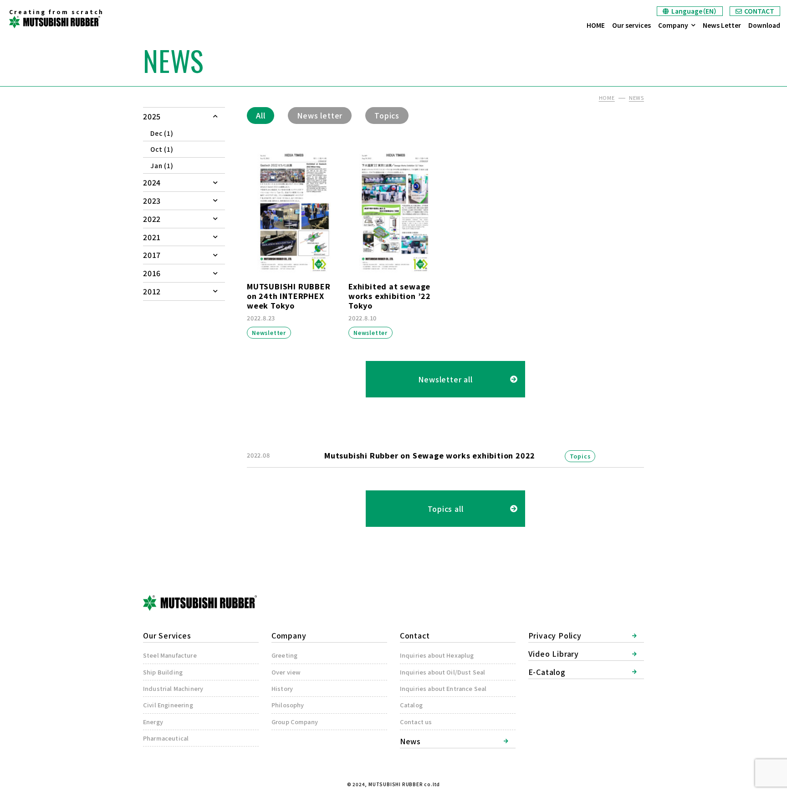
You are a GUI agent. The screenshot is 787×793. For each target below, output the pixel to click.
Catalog (411, 704)
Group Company (294, 721)
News (410, 741)
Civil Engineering (168, 704)
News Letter (722, 25)
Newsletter (269, 333)
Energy (153, 721)
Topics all (446, 508)
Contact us (416, 721)
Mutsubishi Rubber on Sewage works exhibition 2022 (429, 455)
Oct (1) (162, 149)
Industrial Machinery (173, 688)
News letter (319, 115)
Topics (386, 115)
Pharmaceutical (166, 738)
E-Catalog (547, 671)
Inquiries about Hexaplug (437, 655)
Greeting (284, 655)
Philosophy (287, 704)
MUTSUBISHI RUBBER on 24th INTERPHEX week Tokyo (289, 296)
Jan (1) (162, 165)
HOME (596, 25)
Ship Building (163, 672)
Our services (631, 25)
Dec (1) (162, 133)
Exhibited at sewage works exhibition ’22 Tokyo (389, 296)
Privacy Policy (555, 635)
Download (764, 25)
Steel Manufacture (170, 655)
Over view (286, 672)
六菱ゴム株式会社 (54, 21)
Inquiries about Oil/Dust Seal (442, 672)
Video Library (553, 653)
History (282, 688)
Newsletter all (445, 379)
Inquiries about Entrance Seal (443, 688)
